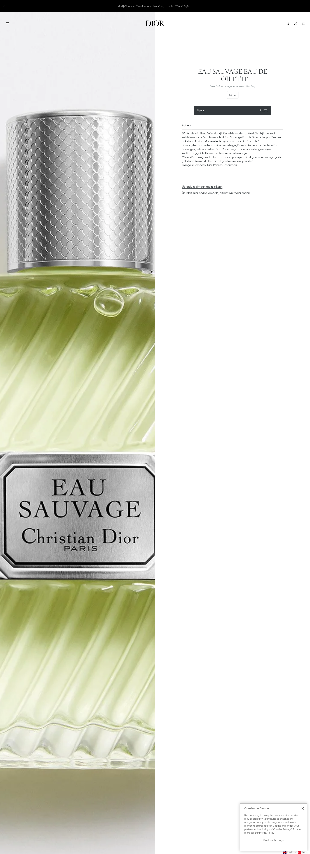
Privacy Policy (266, 832)
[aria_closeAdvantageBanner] (4, 5)
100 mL (232, 95)
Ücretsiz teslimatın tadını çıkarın (202, 186)
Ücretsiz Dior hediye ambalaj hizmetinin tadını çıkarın (216, 192)
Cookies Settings (273, 840)
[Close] (303, 808)
